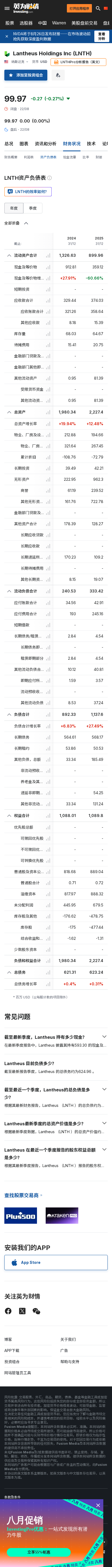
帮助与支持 (69, 1361)
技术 (91, 143)
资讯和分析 (46, 143)
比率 (86, 157)
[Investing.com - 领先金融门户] (26, 8)
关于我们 (68, 1339)
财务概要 (10, 157)
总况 (8, 143)
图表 (24, 143)
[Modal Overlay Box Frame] (51, 1533)
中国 (42, 23)
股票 (9, 23)
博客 (8, 1339)
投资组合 (12, 1361)
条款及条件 (12, 1497)
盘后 (13, 129)
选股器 (26, 23)
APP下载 (11, 1350)
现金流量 (69, 157)
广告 (64, 1350)
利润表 (29, 157)
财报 (99, 157)
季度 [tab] (33, 208)
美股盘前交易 (84, 23)
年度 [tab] (14, 208)
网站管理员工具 (17, 1372)
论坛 (106, 143)
